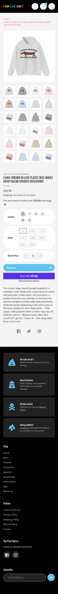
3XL (42, 237)
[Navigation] (51, 6)
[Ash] (36, 213)
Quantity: (13, 255)
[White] (29, 213)
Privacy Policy (10, 514)
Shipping (7, 195)
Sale (5, 486)
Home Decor (9, 481)
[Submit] (51, 577)
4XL (23, 244)
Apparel (7, 472)
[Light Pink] (42, 213)
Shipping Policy (11, 519)
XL (23, 237)
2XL (32, 237)
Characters (8, 467)
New (5, 457)
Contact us (24, 427)
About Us (8, 491)
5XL (32, 244)
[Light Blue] (29, 220)
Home (6, 19)
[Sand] (23, 220)
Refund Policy (10, 524)
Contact (7, 529)
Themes (7, 462)
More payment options (29, 280)
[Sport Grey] (23, 213)
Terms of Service (11, 509)
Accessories (9, 476)
